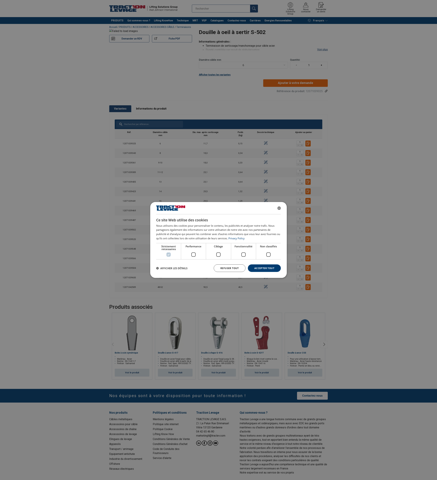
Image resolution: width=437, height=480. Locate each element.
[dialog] (218, 240)
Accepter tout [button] (264, 268)
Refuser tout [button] (229, 268)
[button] (171, 268)
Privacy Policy (236, 238)
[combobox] (279, 208)
